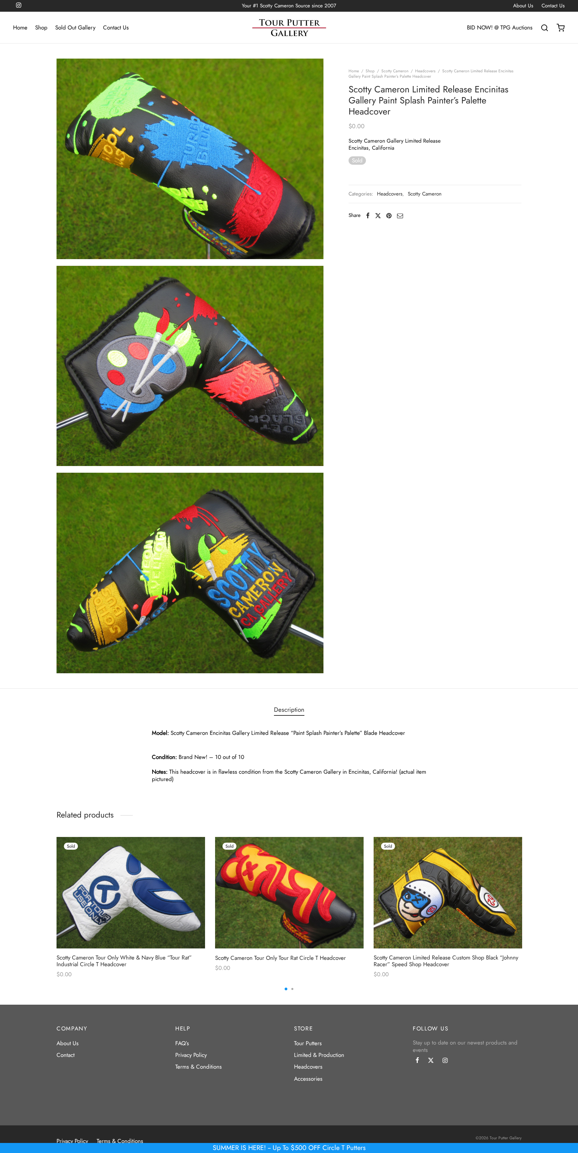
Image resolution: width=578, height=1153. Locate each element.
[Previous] (54, 890)
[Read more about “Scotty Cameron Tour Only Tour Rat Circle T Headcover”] (350, 849)
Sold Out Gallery (75, 27)
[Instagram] (445, 1061)
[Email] (400, 215)
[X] (378, 215)
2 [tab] (292, 989)
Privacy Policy (191, 1055)
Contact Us (553, 6)
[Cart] (561, 28)
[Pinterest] (389, 215)
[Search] (545, 28)
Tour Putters (308, 1043)
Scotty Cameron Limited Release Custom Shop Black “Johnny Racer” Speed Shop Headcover (446, 960)
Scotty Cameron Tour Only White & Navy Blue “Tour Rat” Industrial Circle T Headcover (124, 960)
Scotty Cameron (394, 71)
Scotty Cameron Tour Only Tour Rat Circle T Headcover (280, 958)
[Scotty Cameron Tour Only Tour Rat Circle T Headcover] (289, 892)
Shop (41, 27)
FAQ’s (182, 1043)
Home (20, 27)
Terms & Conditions (198, 1067)
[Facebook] (367, 215)
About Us (523, 6)
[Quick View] (192, 864)
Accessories (308, 1079)
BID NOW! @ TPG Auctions (500, 27)
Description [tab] (289, 709)
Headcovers (425, 71)
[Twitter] (431, 1061)
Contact (66, 1055)
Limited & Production (319, 1055)
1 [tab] (286, 989)
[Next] (523, 890)
